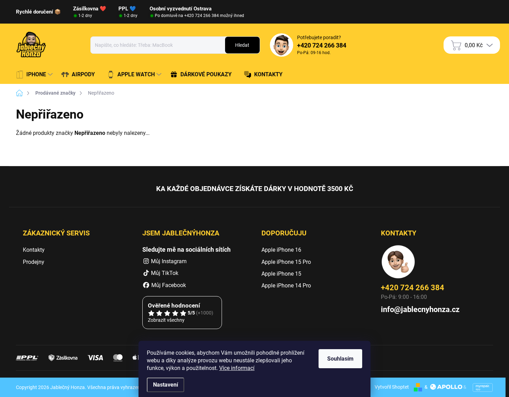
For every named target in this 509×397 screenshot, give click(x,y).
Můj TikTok (164, 273)
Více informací (236, 368)
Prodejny (33, 262)
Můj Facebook (168, 285)
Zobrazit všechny (166, 320)
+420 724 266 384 (412, 287)
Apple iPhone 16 (281, 250)
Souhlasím (340, 358)
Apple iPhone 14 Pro (286, 285)
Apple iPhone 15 (281, 273)
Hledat (242, 45)
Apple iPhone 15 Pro (286, 262)
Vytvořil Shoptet (392, 387)
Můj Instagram (169, 261)
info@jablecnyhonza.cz (420, 309)
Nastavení (165, 384)
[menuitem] (35, 74)
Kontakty (34, 250)
